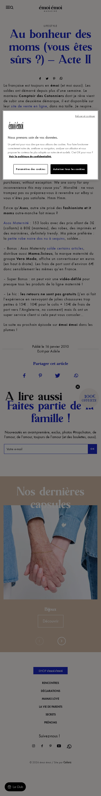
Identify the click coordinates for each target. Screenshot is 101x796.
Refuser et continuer (85, 116)
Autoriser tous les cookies (69, 169)
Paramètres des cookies (30, 169)
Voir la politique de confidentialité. (30, 156)
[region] (51, 145)
